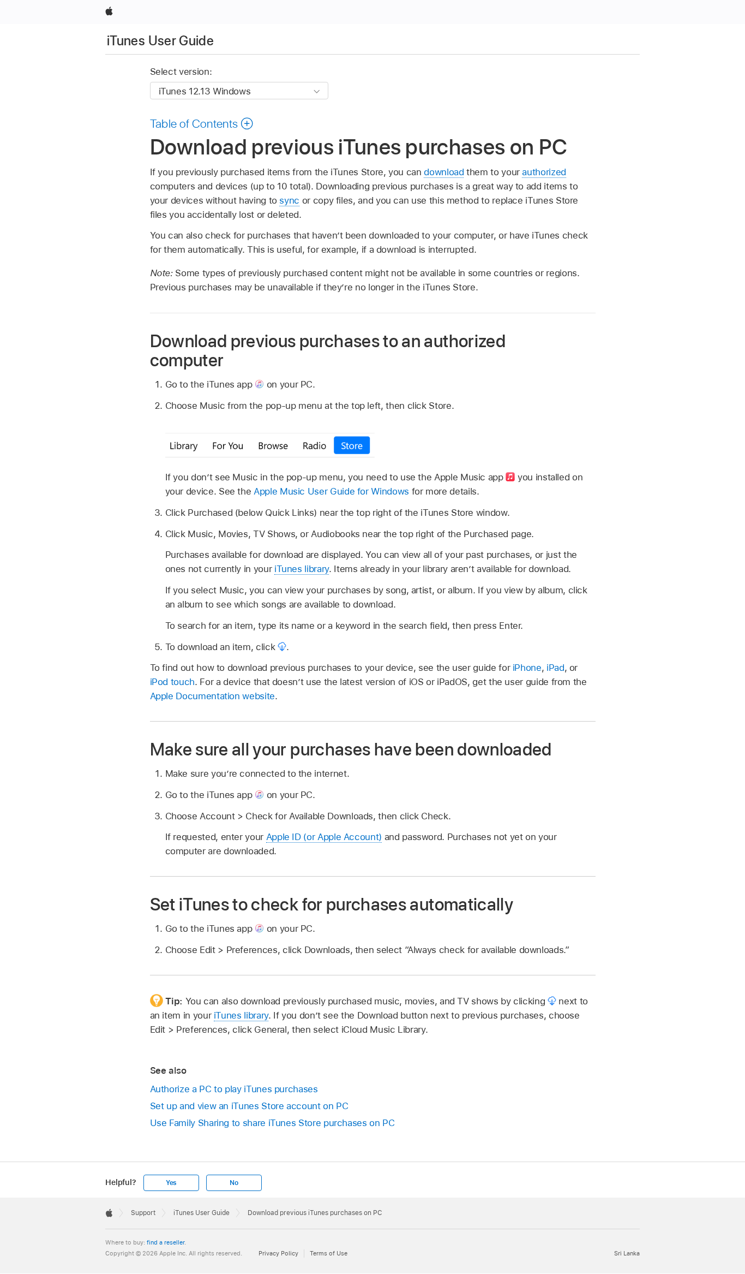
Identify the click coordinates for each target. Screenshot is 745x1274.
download (444, 171)
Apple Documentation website (212, 695)
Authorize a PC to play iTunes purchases (234, 1089)
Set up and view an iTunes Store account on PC (249, 1105)
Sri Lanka (627, 1253)
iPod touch (172, 681)
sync (289, 200)
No (234, 1183)
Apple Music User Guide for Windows (331, 491)
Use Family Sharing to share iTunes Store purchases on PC (272, 1122)
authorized (544, 171)
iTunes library (301, 568)
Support (143, 1213)
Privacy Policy (278, 1253)
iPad (555, 667)
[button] (202, 123)
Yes (171, 1183)
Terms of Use (328, 1253)
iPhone (527, 667)
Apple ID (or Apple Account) (324, 836)
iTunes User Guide (160, 41)
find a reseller (165, 1242)
